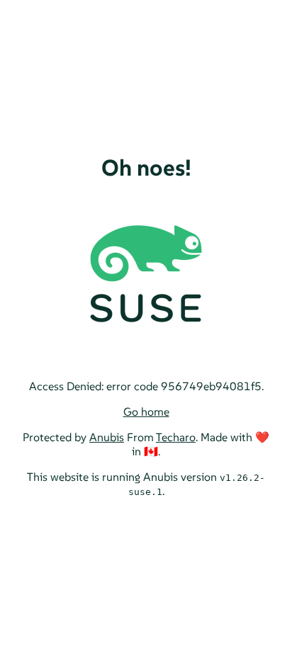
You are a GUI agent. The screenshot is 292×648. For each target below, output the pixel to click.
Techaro (176, 437)
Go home (146, 411)
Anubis (106, 437)
